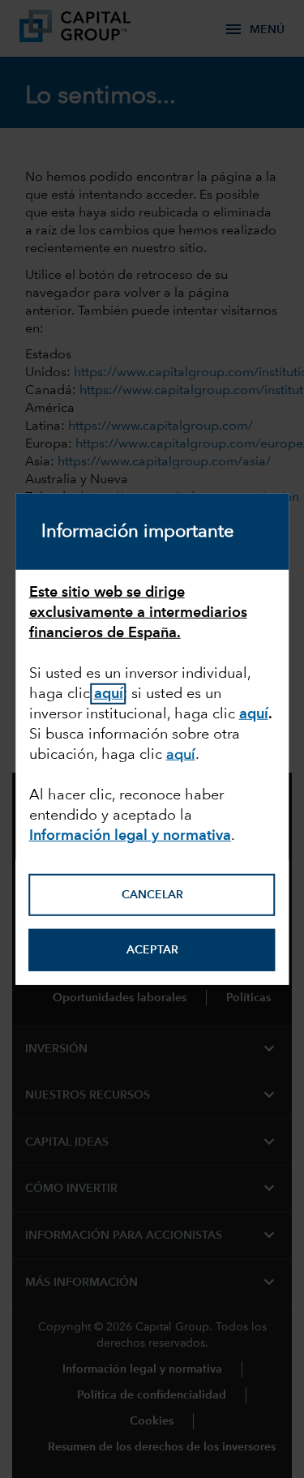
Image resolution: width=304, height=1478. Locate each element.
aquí (253, 714)
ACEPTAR (152, 950)
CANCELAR (152, 895)
